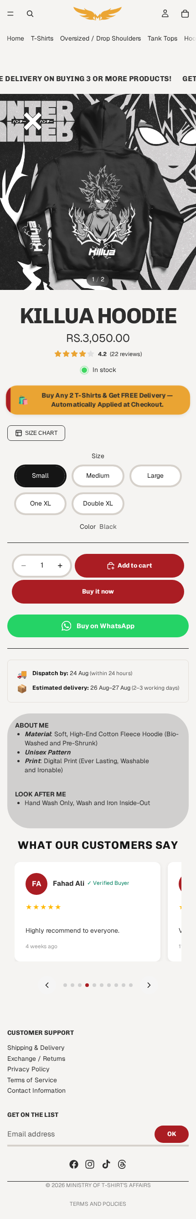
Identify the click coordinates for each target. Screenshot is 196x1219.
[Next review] (149, 985)
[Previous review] (47, 985)
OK (171, 1134)
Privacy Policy (28, 1069)
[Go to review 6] (101, 985)
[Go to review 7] (109, 985)
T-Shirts (42, 38)
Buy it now (98, 591)
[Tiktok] (106, 1164)
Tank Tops (162, 38)
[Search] (30, 14)
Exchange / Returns (36, 1058)
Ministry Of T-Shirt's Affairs (108, 1185)
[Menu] (10, 13)
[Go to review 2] (72, 985)
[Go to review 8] (116, 985)
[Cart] (185, 14)
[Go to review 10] (131, 985)
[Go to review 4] (87, 985)
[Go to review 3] (80, 985)
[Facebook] (73, 1164)
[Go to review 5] (94, 985)
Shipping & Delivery (36, 1047)
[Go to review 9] (123, 985)
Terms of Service (32, 1079)
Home (15, 38)
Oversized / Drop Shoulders (100, 38)
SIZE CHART (41, 433)
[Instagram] (89, 1164)
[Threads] (122, 1164)
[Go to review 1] (65, 985)
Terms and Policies (98, 1204)
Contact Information (36, 1090)
